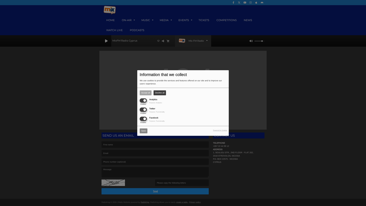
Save (143, 131)
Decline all (159, 93)
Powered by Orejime (220, 130)
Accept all (145, 93)
